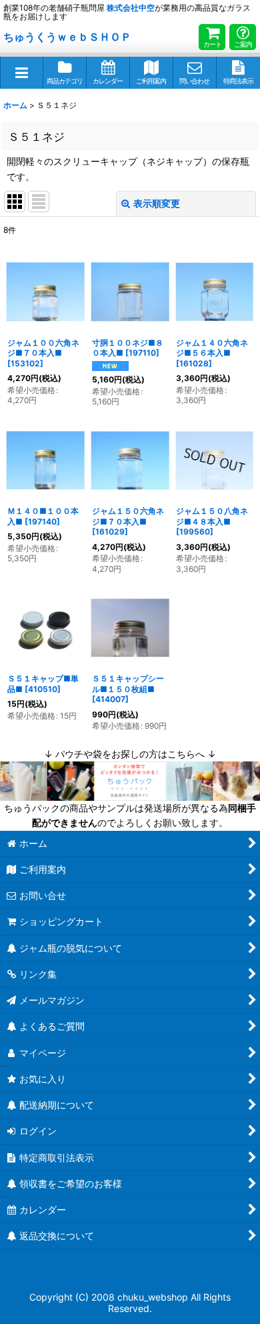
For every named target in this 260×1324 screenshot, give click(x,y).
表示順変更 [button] (156, 203)
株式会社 (131, 8)
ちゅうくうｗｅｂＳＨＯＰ (67, 36)
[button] (21, 73)
